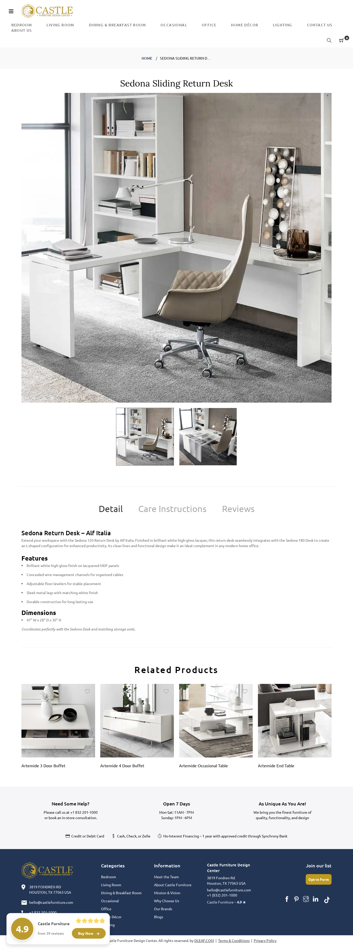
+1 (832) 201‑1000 (222, 895)
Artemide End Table (276, 765)
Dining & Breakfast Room (121, 892)
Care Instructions (172, 509)
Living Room (111, 884)
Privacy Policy (265, 940)
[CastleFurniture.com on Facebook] (287, 899)
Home (147, 58)
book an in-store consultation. (73, 817)
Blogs (158, 916)
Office (106, 908)
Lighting (108, 924)
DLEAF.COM (204, 940)
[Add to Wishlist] (87, 692)
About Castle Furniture (172, 884)
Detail (111, 509)
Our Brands (163, 908)
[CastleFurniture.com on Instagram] (306, 899)
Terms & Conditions (234, 940)
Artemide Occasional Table (203, 765)
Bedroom (108, 876)
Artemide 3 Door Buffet (43, 765)
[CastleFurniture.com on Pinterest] (296, 899)
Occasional (110, 900)
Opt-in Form (318, 879)
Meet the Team (166, 876)
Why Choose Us (166, 900)
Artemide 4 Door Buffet (122, 765)
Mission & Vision (167, 892)
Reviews (238, 509)
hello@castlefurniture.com (51, 902)
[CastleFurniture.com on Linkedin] (315, 899)
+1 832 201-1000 (84, 812)
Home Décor (111, 916)
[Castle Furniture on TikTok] (327, 899)
